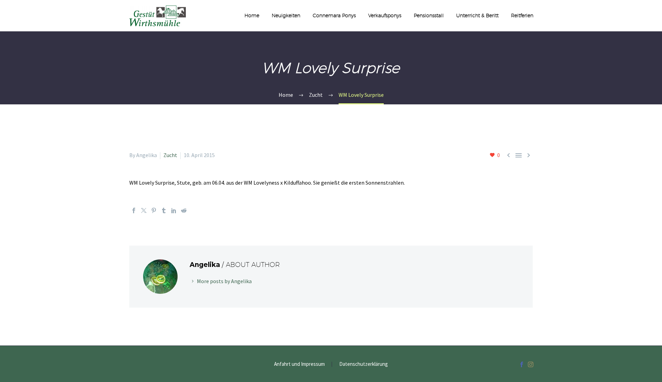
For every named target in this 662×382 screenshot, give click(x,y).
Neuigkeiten (286, 15)
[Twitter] (144, 210)
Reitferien (522, 15)
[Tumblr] (164, 210)
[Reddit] (184, 210)
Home (251, 15)
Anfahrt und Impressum (299, 364)
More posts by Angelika (224, 281)
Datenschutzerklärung (363, 364)
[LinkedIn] (174, 210)
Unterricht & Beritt (477, 15)
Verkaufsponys (384, 15)
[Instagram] (530, 364)
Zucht (170, 155)
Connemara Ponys (334, 15)
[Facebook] (134, 210)
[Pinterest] (154, 210)
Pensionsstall (429, 15)
